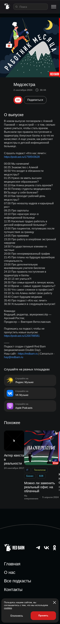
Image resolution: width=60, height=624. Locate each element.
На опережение (31, 497)
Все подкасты (17, 580)
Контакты (13, 589)
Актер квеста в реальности (14, 459)
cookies (8, 608)
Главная (12, 563)
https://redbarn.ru (28, 353)
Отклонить (16, 615)
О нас (9, 572)
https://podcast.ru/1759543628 (22, 156)
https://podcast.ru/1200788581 (22, 335)
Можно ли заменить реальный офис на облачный (39, 487)
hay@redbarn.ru (13, 357)
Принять (43, 615)
